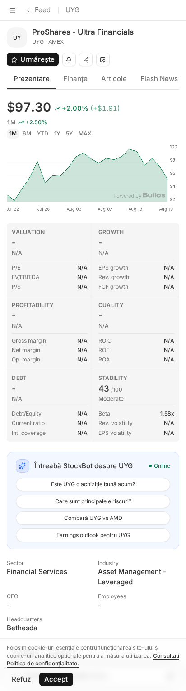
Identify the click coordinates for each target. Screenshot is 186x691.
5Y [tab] (69, 133)
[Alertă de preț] (69, 59)
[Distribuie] (86, 59)
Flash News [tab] (159, 78)
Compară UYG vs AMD (93, 518)
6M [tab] (27, 133)
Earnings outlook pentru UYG (93, 535)
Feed (43, 9)
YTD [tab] (42, 133)
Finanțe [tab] (75, 78)
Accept (56, 679)
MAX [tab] (85, 133)
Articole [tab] (114, 78)
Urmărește (37, 59)
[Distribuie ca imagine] (103, 59)
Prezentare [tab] (32, 78)
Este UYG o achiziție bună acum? (93, 484)
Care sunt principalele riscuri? (93, 501)
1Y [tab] (57, 133)
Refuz (21, 679)
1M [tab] (13, 133)
